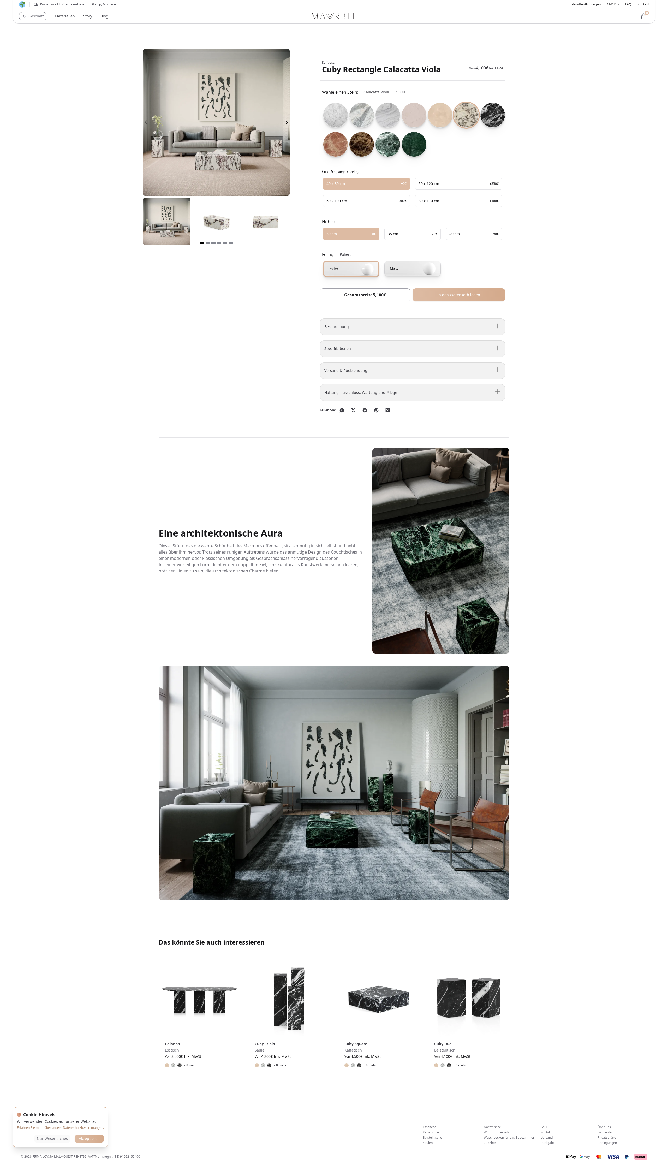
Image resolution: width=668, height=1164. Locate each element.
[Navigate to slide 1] (202, 243)
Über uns (604, 1127)
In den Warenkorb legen (458, 294)
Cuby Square (355, 1043)
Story (87, 16)
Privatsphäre (607, 1137)
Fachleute (605, 1132)
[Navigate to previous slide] (146, 122)
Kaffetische (431, 1132)
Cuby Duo (443, 1043)
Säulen (428, 1143)
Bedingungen (607, 1143)
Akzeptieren (89, 1138)
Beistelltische (432, 1137)
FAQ (628, 4)
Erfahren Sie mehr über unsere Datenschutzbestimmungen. (60, 1127)
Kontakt (643, 4)
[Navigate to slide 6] (231, 243)
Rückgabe (548, 1143)
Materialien (65, 16)
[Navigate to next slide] (287, 122)
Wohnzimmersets (496, 1132)
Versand (547, 1137)
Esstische (429, 1127)
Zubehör (490, 1143)
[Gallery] (216, 122)
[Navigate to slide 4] (219, 243)
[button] (32, 16)
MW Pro (613, 4)
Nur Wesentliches (52, 1138)
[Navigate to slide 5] (225, 243)
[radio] (334, 115)
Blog (104, 16)
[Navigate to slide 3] (213, 243)
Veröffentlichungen (586, 4)
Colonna (172, 1043)
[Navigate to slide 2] (208, 243)
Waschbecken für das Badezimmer (509, 1137)
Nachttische (492, 1127)
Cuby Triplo (265, 1043)
